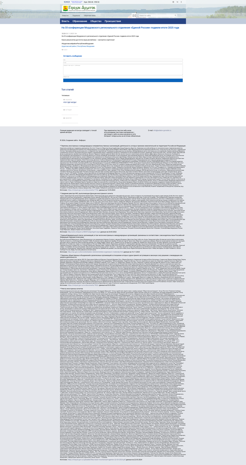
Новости (65, 16)
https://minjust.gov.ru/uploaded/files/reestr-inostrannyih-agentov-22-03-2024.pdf (97, 460)
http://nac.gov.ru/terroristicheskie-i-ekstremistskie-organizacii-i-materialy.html (95, 252)
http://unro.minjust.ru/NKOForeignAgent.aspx (84, 232)
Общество (95, 21)
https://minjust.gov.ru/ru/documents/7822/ (83, 285)
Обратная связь (90, 16)
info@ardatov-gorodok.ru (162, 130)
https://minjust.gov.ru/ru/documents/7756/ (83, 190)
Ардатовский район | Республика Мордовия (78, 46)
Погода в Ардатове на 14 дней (76, 1)
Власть (65, 21)
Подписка (76, 16)
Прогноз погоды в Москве (76, 2)
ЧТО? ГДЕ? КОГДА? (69, 102)
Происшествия (113, 21)
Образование (80, 21)
